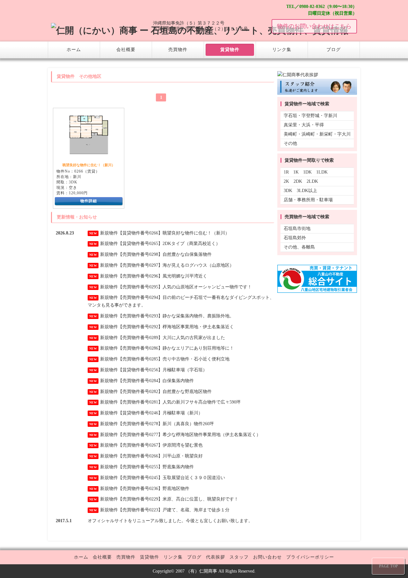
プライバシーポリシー (310, 557)
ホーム (74, 49)
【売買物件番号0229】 (140, 499)
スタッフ (239, 557)
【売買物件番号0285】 (140, 359)
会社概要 (125, 49)
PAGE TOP (388, 566)
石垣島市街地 (297, 228)
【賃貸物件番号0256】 (140, 369)
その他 (290, 143)
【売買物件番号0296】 (140, 276)
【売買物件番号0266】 (140, 456)
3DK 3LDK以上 (300, 190)
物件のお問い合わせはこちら (314, 26)
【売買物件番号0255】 (140, 466)
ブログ (333, 49)
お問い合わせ (267, 557)
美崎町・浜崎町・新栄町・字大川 (317, 134)
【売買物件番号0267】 (140, 445)
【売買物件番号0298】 (140, 254)
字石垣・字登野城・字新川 (310, 115)
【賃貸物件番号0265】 (140, 243)
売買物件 (177, 49)
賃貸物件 (229, 49)
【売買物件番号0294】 (140, 297)
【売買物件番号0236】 (140, 488)
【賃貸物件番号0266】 (140, 233)
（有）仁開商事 (201, 571)
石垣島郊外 (295, 237)
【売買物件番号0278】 (140, 423)
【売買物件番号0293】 (140, 316)
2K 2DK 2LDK (301, 181)
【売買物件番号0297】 (140, 265)
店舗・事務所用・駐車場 (308, 199)
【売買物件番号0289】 (140, 337)
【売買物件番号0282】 (140, 391)
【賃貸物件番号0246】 (140, 413)
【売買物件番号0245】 (140, 477)
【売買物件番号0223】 (140, 510)
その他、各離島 (299, 247)
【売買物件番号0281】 (140, 402)
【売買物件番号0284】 (140, 380)
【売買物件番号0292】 (140, 326)
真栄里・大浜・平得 (304, 124)
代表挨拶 (215, 557)
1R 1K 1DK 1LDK (306, 172)
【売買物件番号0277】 (140, 434)
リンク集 (281, 49)
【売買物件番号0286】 (140, 348)
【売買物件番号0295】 (140, 287)
